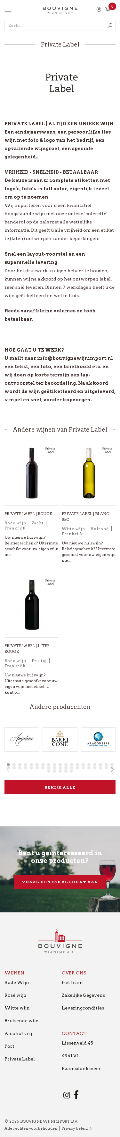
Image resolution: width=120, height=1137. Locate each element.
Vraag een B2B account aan (60, 881)
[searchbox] (60, 25)
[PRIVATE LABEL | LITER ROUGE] (31, 607)
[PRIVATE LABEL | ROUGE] (31, 476)
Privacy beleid (74, 1128)
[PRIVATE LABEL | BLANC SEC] (89, 476)
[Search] (110, 25)
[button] (8, 764)
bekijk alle (60, 787)
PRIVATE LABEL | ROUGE (28, 513)
